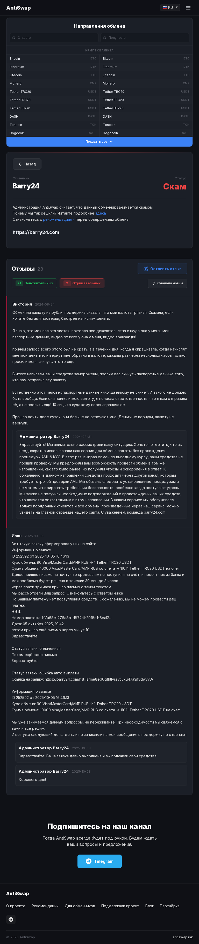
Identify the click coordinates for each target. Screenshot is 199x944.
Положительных (35, 283)
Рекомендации (45, 906)
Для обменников (80, 906)
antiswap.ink (183, 937)
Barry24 (26, 186)
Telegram (103, 861)
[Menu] (188, 7)
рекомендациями (59, 219)
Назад (30, 164)
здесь (100, 213)
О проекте (15, 906)
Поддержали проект (120, 906)
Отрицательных (83, 283)
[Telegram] (11, 919)
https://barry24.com (36, 232)
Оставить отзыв (165, 269)
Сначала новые (170, 283)
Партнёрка (170, 906)
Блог (149, 906)
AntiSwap (18, 8)
